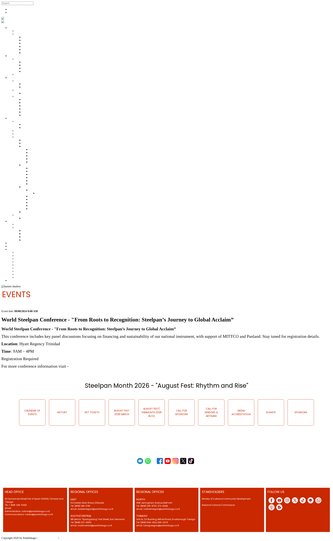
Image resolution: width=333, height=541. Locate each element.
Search (38, 3)
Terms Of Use (67, 537)
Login (11, 12)
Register (12, 9)
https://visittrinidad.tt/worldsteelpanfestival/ (108, 366)
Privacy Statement (48, 537)
